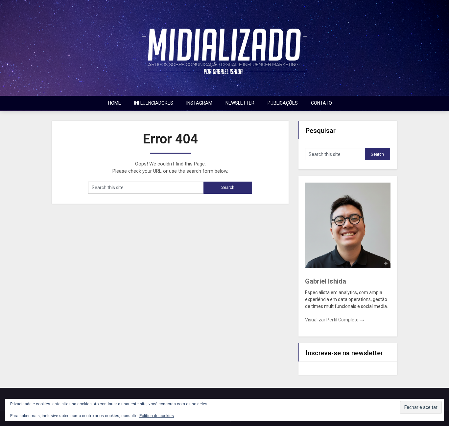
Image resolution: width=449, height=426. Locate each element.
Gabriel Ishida (325, 281)
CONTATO (321, 103)
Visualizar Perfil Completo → (334, 319)
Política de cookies (156, 415)
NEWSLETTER (239, 103)
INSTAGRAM (199, 103)
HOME (114, 103)
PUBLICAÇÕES (283, 103)
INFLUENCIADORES (153, 103)
